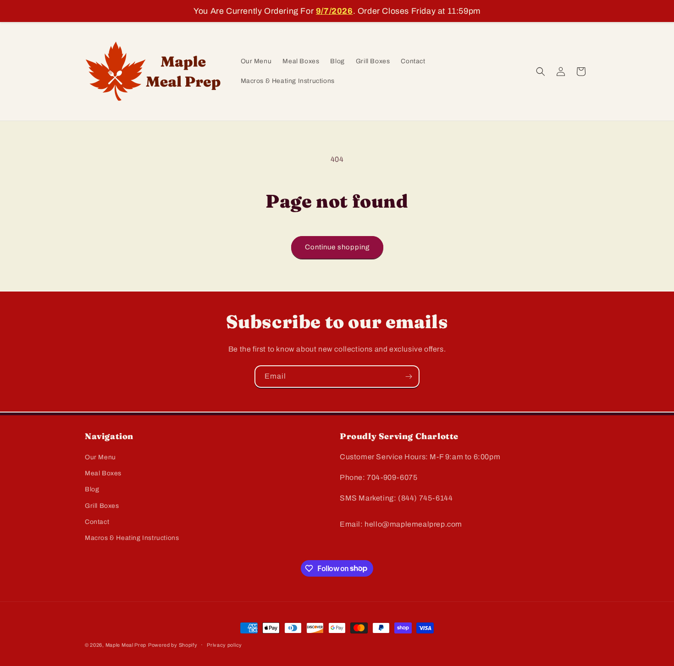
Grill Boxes (102, 505)
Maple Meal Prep (126, 645)
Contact (97, 521)
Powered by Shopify (173, 645)
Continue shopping (337, 247)
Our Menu (100, 457)
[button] (540, 71)
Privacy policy (224, 644)
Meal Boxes (103, 473)
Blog (92, 489)
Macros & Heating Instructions (132, 537)
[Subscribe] (408, 376)
